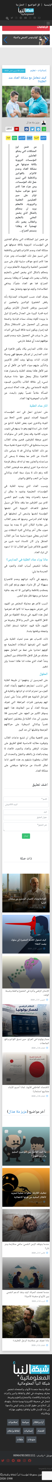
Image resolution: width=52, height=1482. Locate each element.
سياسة (25, 1422)
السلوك (29, 137)
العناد (8, 137)
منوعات (31, 1439)
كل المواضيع (34, 5)
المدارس (22, 137)
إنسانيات (42, 70)
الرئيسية (48, 5)
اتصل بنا (20, 5)
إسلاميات (13, 1422)
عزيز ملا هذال (17, 1112)
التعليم (43, 137)
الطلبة (14, 137)
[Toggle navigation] (48, 23)
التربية (36, 137)
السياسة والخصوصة (45, 1468)
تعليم (33, 70)
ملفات (20, 1439)
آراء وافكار (38, 1422)
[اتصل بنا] (39, 18)
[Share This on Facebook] (26, 129)
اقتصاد (40, 1431)
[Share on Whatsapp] (44, 129)
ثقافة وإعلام (13, 1431)
